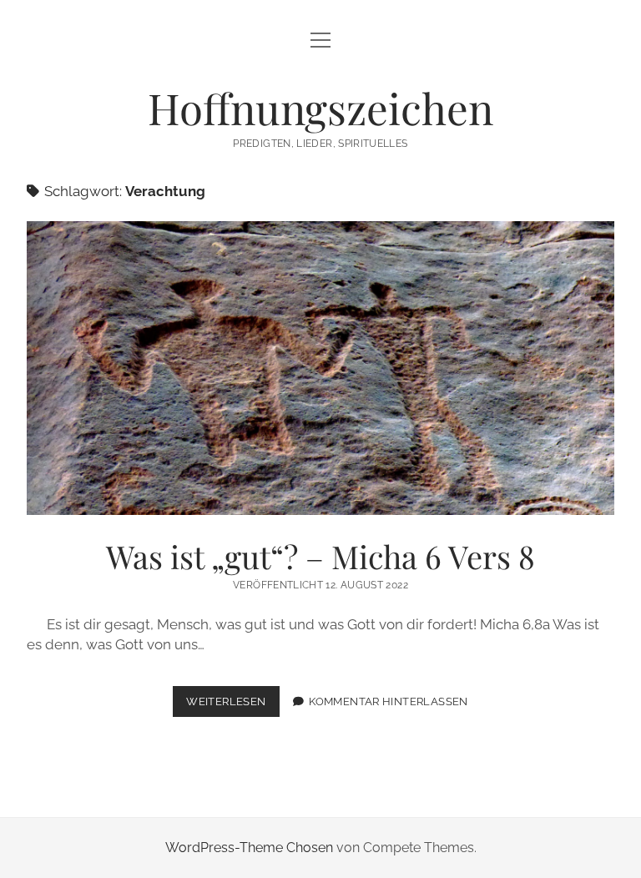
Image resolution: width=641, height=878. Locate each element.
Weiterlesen (232, 705)
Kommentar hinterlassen (388, 701)
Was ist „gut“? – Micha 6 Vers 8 (320, 368)
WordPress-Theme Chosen (249, 847)
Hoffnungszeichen (320, 107)
